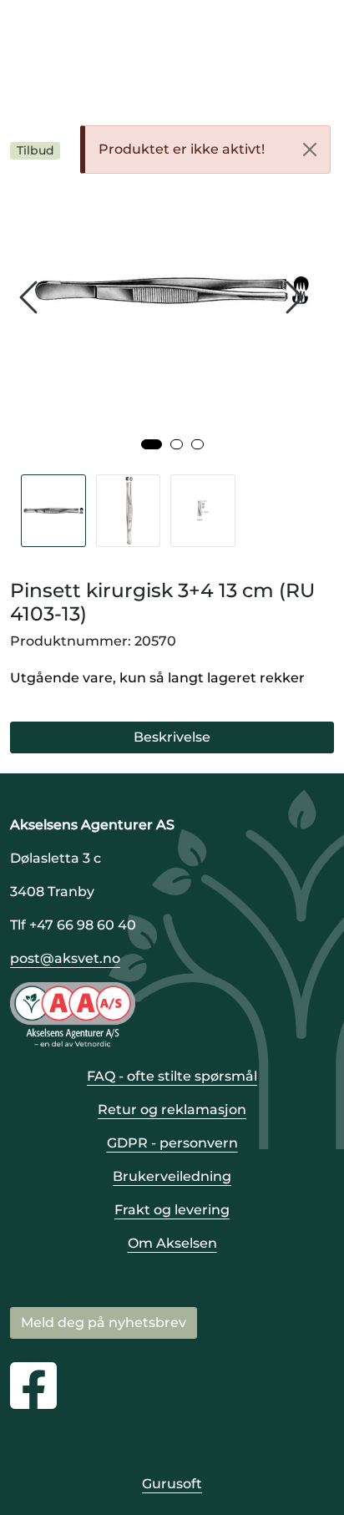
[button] (151, 444)
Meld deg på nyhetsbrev (103, 1322)
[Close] (310, 149)
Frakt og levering (172, 1210)
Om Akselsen (172, 1243)
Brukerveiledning (172, 1176)
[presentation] (30, 297)
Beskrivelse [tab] (172, 737)
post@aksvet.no (65, 958)
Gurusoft (172, 1484)
